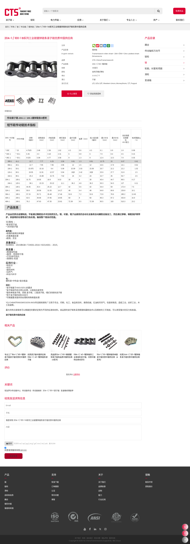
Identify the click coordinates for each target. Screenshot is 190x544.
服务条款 (23, 450)
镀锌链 (31, 26)
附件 (10, 443)
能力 (100, 495)
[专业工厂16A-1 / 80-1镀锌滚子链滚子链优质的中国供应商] (15, 341)
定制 (100, 490)
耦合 (6, 499)
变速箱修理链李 (67, 390)
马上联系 (73, 93)
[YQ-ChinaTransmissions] (18, 11)
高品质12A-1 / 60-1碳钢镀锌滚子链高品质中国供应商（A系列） (61, 357)
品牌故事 (102, 486)
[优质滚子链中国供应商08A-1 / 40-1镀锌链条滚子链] (38, 341)
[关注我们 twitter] (100, 529)
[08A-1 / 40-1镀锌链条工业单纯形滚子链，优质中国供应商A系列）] (84, 341)
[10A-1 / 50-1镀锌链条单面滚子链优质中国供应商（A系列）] (108, 341)
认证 (53, 490)
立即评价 (76, 374)
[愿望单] (185, 533)
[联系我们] (185, 527)
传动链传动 (26, 390)
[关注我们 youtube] (84, 529)
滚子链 (9, 19)
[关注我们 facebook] (89, 529)
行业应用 (102, 499)
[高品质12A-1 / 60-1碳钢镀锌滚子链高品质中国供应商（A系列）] (61, 341)
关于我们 (104, 19)
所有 (13, 26)
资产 (155, 19)
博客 (53, 499)
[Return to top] (185, 540)
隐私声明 (105, 538)
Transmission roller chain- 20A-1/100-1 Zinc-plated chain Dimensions (115, 54)
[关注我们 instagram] (105, 529)
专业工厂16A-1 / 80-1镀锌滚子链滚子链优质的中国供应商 (15, 357)
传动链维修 (36, 390)
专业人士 (131, 19)
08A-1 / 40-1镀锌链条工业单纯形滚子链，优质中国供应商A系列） (84, 357)
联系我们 (180, 19)
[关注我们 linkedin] (95, 529)
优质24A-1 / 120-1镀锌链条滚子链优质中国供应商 (130, 355)
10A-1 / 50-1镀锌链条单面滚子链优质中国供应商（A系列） (107, 357)
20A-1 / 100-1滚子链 (51, 390)
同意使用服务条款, (16, 450)
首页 (7, 26)
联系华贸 (149, 482)
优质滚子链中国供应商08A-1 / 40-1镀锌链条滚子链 (38, 357)
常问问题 (55, 495)
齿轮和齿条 (9, 495)
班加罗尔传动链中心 (13, 390)
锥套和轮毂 (9, 508)
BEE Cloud (117, 541)
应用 (79, 19)
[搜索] (158, 11)
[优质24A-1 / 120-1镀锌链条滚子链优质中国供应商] (131, 341)
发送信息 (13, 456)
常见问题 (97, 538)
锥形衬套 (8, 503)
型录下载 (55, 482)
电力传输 (55, 19)
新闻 (83, 538)
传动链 (23, 26)
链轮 (33, 19)
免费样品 (179, 11)
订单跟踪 (55, 486)
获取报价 (149, 486)
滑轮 (6, 490)
